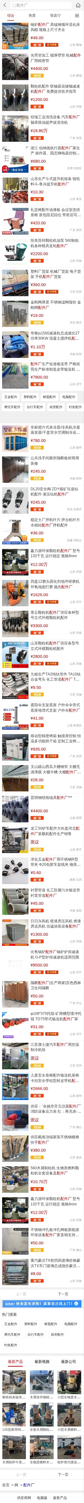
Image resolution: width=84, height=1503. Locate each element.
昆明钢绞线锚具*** (51, 798)
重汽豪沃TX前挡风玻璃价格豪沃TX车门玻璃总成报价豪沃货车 (55, 1265)
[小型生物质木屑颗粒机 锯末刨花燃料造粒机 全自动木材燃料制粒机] (69, 1382)
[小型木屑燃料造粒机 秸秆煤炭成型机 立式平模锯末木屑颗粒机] (69, 1414)
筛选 (53, 15)
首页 (6, 1485)
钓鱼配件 (75, 407)
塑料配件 (30, 397)
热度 (32, 15)
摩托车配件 (12, 407)
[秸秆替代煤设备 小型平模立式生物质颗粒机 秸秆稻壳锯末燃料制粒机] (69, 1447)
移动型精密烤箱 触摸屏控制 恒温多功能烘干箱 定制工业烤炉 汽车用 (56, 741)
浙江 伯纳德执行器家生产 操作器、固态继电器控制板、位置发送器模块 (55, 153)
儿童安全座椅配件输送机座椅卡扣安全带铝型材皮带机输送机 (55, 1080)
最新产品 (60, 1498)
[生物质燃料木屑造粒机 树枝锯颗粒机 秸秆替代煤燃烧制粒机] (41, 1447)
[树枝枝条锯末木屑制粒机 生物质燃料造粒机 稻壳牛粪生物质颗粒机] (14, 1382)
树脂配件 (49, 397)
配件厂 (29, 1485)
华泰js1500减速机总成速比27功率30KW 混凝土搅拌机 (55, 338)
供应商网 (24, 1498)
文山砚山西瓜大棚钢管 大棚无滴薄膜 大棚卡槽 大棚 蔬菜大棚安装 (55, 772)
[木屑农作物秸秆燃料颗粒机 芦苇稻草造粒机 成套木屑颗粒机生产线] (41, 1382)
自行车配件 (35, 407)
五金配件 (10, 397)
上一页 (21, 1294)
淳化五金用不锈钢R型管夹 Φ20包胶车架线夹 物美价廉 (56, 864)
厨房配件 (56, 407)
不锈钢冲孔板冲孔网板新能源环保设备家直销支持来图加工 (55, 1235)
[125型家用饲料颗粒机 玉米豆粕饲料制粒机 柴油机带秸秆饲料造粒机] (14, 1414)
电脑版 (42, 1498)
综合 (10, 15)
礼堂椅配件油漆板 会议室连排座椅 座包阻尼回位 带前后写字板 (56, 215)
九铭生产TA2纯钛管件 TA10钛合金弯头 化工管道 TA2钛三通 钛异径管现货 (56, 679)
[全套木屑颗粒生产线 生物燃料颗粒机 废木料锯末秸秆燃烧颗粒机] (41, 1414)
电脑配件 (68, 397)
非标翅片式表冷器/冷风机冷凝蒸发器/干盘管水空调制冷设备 (55, 432)
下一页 (63, 1294)
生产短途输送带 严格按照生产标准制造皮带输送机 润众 (55, 369)
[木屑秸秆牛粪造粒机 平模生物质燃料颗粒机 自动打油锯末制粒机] (14, 1447)
